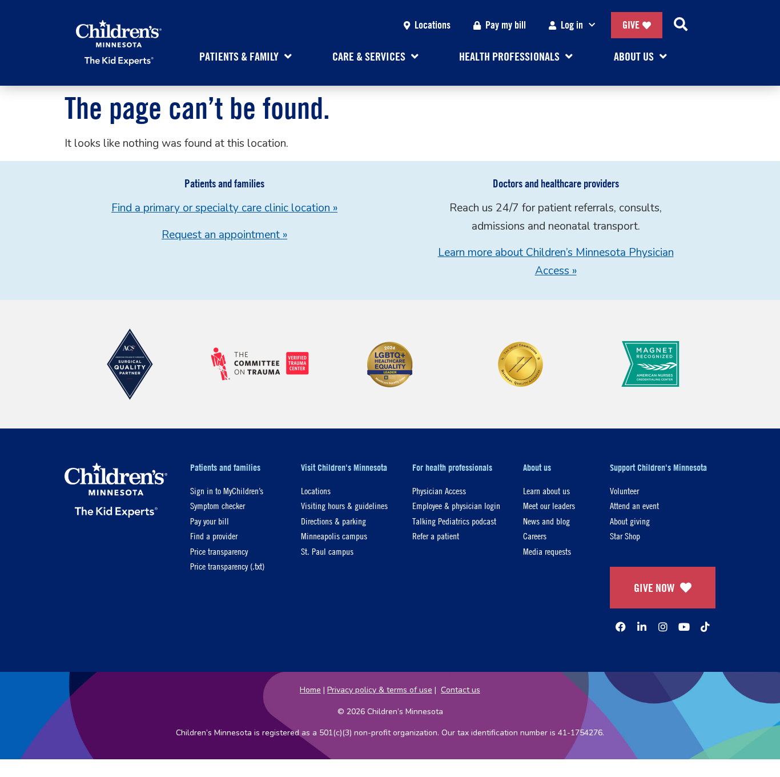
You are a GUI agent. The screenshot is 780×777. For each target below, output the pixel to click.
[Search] (680, 25)
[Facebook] (621, 627)
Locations (433, 24)
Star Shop (625, 535)
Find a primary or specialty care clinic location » (224, 208)
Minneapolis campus (334, 535)
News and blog (546, 520)
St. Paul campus (327, 551)
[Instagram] (663, 627)
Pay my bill (505, 24)
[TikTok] (705, 627)
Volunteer (624, 490)
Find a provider (214, 535)
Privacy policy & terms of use (379, 689)
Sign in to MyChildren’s (226, 490)
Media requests (547, 551)
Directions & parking (333, 520)
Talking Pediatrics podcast (454, 520)
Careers (534, 535)
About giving (630, 520)
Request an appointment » (224, 234)
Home (310, 689)
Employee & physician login (456, 505)
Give (631, 24)
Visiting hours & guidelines (344, 505)
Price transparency (219, 551)
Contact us (460, 689)
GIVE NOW (654, 587)
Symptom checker (217, 505)
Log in (572, 24)
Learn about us (546, 490)
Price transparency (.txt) (227, 565)
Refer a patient (435, 535)
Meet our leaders (549, 505)
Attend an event (634, 505)
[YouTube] (684, 627)
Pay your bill (209, 520)
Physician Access (439, 490)
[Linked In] (642, 627)
